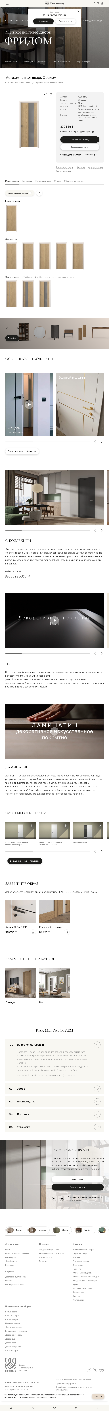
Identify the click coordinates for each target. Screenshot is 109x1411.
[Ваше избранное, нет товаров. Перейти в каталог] (97, 3)
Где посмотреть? (91, 154)
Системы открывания (61, 62)
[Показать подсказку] (39, 193)
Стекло (57, 181)
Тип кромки (27, 181)
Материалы (42, 62)
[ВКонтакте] (54, 1199)
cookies (22, 1395)
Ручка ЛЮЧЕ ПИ (16, 927)
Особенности (11, 62)
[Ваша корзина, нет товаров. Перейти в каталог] (93, 3)
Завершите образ (83, 62)
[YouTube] (101, 1370)
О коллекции (27, 62)
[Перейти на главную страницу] (54, 3)
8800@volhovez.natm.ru (16, 1389)
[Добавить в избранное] (50, 94)
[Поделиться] (45, 94)
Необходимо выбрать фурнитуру (75, 132)
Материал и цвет (43, 181)
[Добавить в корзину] (33, 932)
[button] (80, 404)
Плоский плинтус (51, 927)
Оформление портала (74, 181)
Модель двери (12, 181)
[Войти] (102, 3)
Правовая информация (66, 1383)
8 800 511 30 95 (32, 1382)
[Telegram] (62, 1199)
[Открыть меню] (7, 3)
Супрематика (62, 1390)
